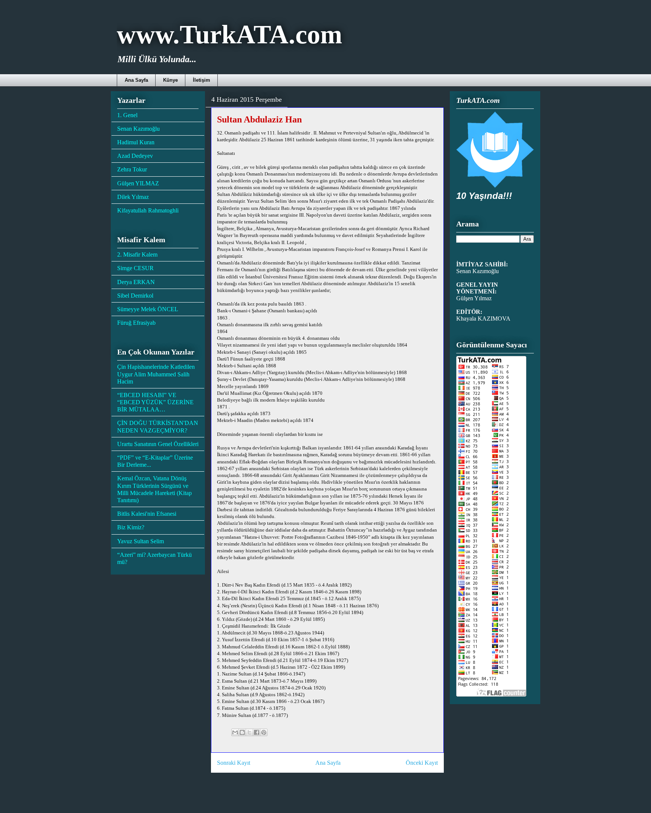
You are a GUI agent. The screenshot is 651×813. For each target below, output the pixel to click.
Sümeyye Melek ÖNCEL (147, 309)
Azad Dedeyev (135, 156)
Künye (170, 80)
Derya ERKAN (136, 282)
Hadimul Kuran (135, 142)
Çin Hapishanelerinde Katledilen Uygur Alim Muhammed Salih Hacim (156, 374)
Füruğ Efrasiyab (136, 322)
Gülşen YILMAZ (138, 183)
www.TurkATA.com (229, 34)
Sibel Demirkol (135, 295)
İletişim (201, 80)
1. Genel (127, 115)
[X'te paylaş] (249, 732)
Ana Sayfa (136, 80)
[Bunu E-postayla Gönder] (235, 732)
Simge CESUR (135, 268)
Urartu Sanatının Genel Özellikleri (158, 444)
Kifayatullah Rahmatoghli (148, 210)
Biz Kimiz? (130, 527)
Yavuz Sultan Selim (140, 541)
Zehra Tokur (132, 169)
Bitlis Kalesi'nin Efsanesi (146, 513)
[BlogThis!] (242, 732)
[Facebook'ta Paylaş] (256, 732)
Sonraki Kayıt (233, 763)
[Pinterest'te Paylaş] (263, 732)
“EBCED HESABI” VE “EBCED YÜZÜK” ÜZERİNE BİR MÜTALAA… (155, 402)
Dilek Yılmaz (133, 197)
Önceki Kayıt (422, 763)
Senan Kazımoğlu (138, 128)
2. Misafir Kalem (137, 254)
